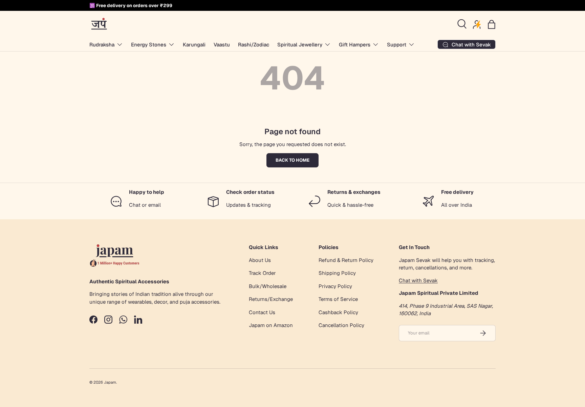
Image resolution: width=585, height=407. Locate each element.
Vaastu (222, 44)
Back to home (292, 160)
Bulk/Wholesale (267, 286)
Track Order (262, 273)
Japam (110, 382)
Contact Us (262, 312)
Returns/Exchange (271, 299)
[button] (491, 24)
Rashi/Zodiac (253, 44)
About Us (260, 260)
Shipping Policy (337, 273)
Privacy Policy (335, 286)
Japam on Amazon (271, 325)
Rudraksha (101, 44)
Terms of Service (338, 299)
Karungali (194, 44)
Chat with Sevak (418, 280)
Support (396, 44)
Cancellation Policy (341, 325)
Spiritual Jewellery (299, 44)
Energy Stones (148, 44)
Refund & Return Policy (346, 260)
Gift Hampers (354, 44)
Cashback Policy (338, 312)
